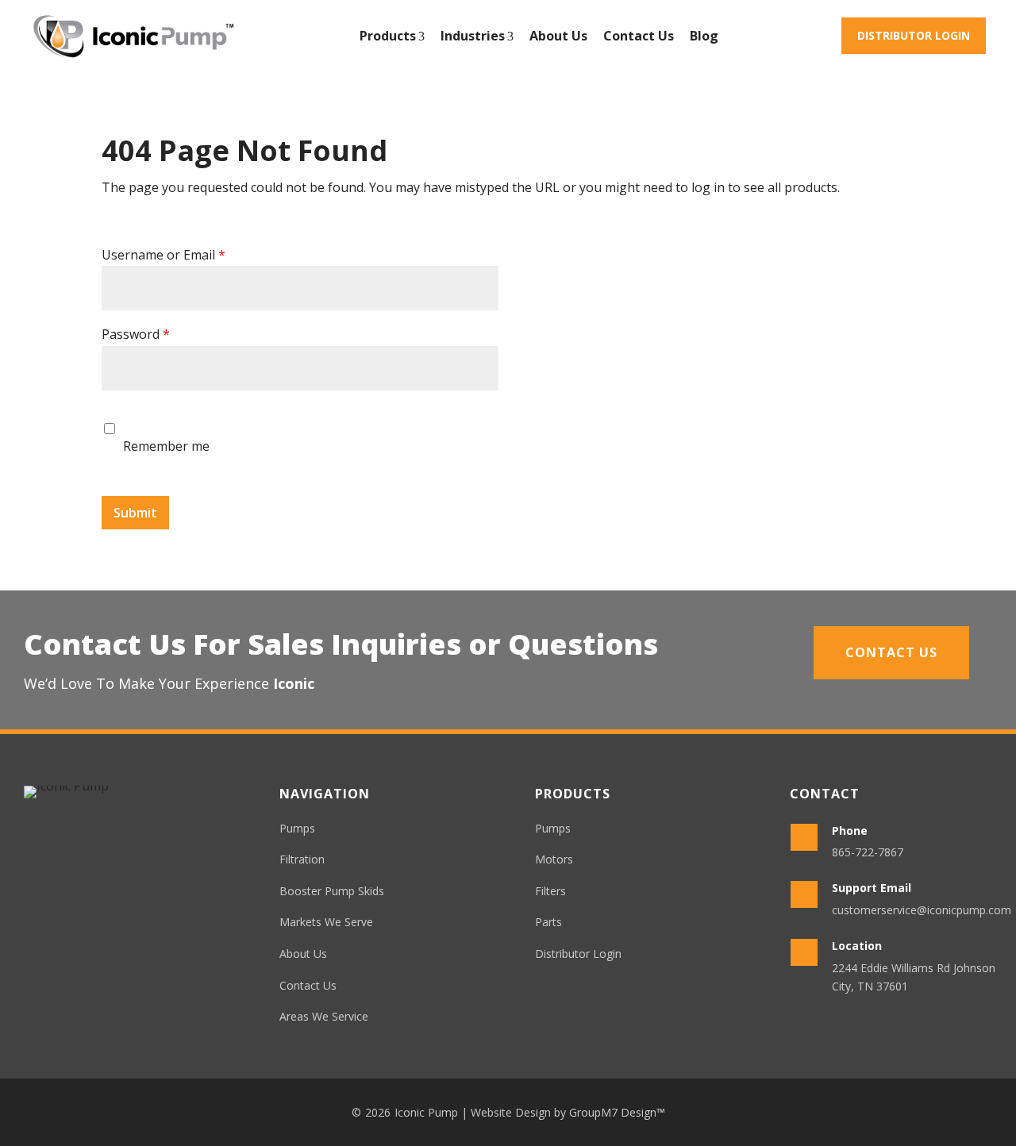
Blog (704, 35)
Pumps (297, 828)
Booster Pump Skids (331, 890)
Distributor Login (913, 35)
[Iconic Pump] (133, 35)
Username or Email (163, 255)
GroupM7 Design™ (617, 1112)
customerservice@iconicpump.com (921, 909)
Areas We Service (323, 1016)
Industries (473, 35)
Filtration (302, 859)
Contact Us (638, 35)
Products (388, 35)
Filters (550, 890)
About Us (558, 35)
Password (136, 334)
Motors (554, 859)
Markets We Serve (326, 921)
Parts (548, 921)
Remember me (166, 446)
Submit (135, 512)
